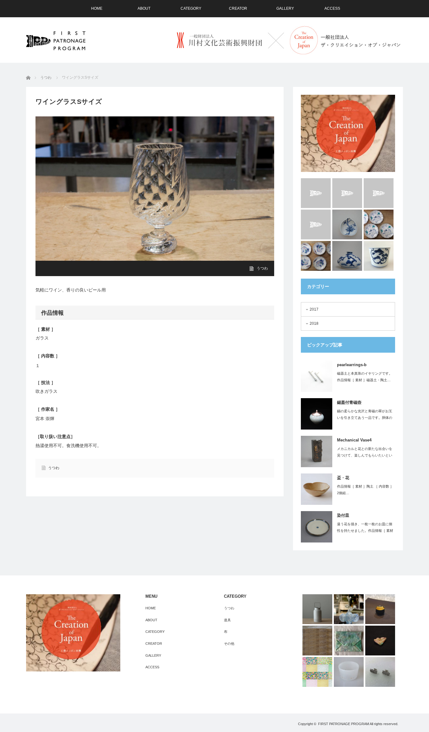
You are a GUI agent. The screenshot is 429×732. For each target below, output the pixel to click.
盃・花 (343, 477)
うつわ (262, 268)
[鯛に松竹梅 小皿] (316, 256)
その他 (229, 643)
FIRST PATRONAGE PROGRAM (343, 724)
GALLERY (285, 8)
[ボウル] (349, 672)
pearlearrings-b (352, 364)
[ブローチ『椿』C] (380, 640)
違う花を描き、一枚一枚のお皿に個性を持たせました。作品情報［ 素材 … (365, 530)
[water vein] (379, 193)
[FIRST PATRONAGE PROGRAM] (55, 40)
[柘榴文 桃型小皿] (347, 224)
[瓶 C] (317, 609)
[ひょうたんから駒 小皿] (379, 224)
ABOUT (144, 8)
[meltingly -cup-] (316, 193)
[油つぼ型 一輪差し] (347, 256)
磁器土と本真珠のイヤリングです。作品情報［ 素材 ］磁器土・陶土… (364, 376)
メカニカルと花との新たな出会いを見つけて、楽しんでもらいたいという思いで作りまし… (364, 455)
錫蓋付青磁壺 (349, 402)
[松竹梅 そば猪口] (379, 256)
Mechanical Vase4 (354, 440)
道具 (227, 620)
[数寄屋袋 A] (349, 640)
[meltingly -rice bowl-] (347, 193)
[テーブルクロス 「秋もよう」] (317, 640)
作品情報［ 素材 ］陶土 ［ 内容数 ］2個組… (365, 489)
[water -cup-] (316, 224)
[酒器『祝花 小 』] (380, 609)
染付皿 (343, 515)
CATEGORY (191, 8)
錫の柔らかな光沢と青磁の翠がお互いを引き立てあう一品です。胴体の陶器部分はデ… (364, 417)
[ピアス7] (380, 672)
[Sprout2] (349, 609)
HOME (96, 8)
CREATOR (238, 8)
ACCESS (332, 8)
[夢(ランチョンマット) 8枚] (317, 672)
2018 (314, 323)
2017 (314, 309)
